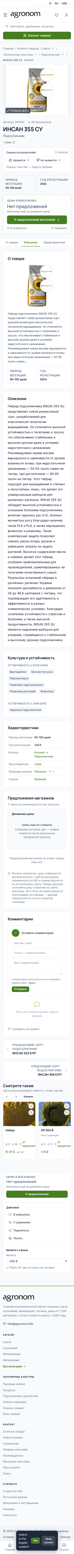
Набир (10, 1130)
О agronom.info (12, 1491)
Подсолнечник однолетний (20, 1396)
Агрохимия (10, 1348)
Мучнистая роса (42, 671)
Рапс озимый (11, 1414)
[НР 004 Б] (55, 1114)
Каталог (28, 1096)
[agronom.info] (25, 15)
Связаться (10, 1515)
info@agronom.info (20, 1323)
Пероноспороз (19, 678)
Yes (35, 1540)
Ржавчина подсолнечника (26, 684)
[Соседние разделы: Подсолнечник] (62, 54)
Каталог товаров (39, 35)
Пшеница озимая (14, 1384)
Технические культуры (18, 54)
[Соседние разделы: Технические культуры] (35, 54)
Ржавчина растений (22, 691)
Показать (42, 771)
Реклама (8, 1509)
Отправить (20, 988)
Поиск (7, 1473)
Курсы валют (11, 1467)
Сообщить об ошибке (25, 1029)
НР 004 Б (47, 1130)
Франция (40, 779)
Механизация (11, 1354)
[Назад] (7, 1096)
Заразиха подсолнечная (25, 709)
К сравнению (22, 1222)
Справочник (11, 1443)
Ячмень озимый (13, 1408)
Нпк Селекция (49, 1135)
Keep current (48, 1540)
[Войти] (66, 14)
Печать (18, 1238)
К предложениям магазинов (34, 219)
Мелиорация (11, 1360)
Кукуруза (9, 1390)
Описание (30, 242)
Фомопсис (47, 691)
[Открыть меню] (5, 15)
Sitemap (65, 1537)
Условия (8, 1537)
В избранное (18, 228)
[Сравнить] (31, 1112)
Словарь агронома (15, 1449)
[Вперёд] (16, 1096)
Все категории (12, 1366)
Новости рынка (13, 1437)
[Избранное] (56, 14)
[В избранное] (31, 1106)
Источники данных (15, 1497)
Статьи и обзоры (14, 1431)
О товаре (12, 242)
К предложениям (37, 1194)
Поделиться (21, 1230)
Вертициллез (18, 671)
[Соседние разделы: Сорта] (52, 48)
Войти (32, 982)
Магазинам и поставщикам (21, 1503)
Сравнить (60, 228)
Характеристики (54, 242)
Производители (13, 1455)
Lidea (37, 764)
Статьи (64, 1549)
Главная (8, 48)
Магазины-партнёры (16, 1461)
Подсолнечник (50, 54)
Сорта (46, 48)
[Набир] (19, 1114)
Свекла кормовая (14, 1401)
